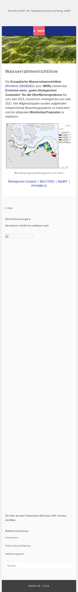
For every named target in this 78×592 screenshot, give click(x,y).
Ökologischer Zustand (22, 181)
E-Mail (9, 208)
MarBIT (62, 181)
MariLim (34, 586)
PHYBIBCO (39, 185)
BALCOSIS (47, 181)
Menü (41, 30)
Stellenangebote (14, 553)
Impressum (11, 537)
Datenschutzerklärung (17, 545)
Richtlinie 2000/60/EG (20, 86)
